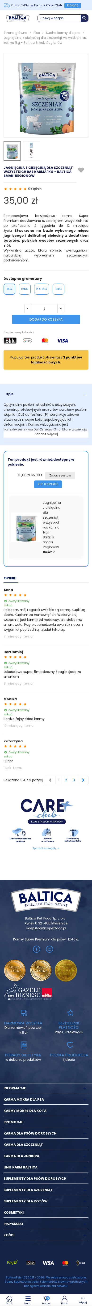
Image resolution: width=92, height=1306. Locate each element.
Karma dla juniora (21, 1156)
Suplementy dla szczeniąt (28, 1190)
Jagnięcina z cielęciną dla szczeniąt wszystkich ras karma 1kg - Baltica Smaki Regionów (52, 524)
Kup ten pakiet (48, 484)
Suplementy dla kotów (26, 1201)
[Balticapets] (18, 18)
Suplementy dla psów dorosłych (35, 1178)
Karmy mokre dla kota (25, 1110)
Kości (9, 1235)
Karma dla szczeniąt (23, 1144)
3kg (58, 289)
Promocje (13, 1122)
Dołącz (72, 5)
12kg (25, 289)
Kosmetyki (14, 1212)
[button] (63, 18)
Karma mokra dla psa (24, 1099)
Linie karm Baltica (21, 1167)
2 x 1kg (41, 289)
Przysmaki (13, 1223)
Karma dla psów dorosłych (30, 1133)
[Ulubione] (81, 170)
